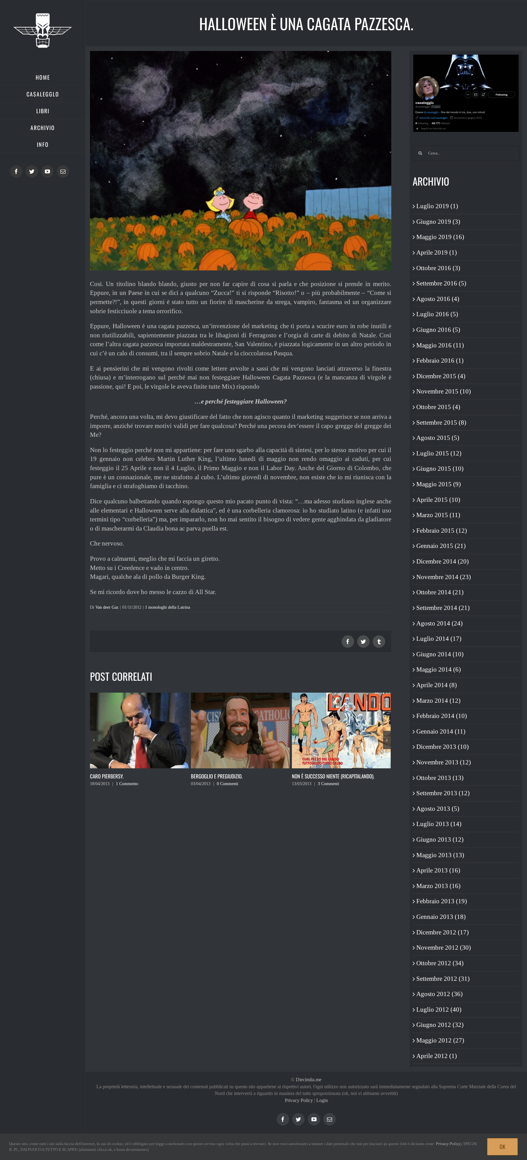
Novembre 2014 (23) (443, 577)
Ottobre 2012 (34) (440, 963)
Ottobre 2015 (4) (438, 407)
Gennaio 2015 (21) (441, 545)
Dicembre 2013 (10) (442, 746)
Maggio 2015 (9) (438, 484)
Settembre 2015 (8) (441, 422)
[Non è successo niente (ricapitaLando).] (240, 730)
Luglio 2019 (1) (437, 206)
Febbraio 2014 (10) (441, 716)
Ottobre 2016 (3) (438, 268)
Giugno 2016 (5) (438, 329)
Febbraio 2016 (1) (440, 360)
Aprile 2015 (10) (438, 499)
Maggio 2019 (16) (440, 237)
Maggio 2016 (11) (440, 345)
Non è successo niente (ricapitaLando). (232, 776)
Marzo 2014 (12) (438, 700)
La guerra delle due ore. (318, 776)
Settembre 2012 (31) (443, 978)
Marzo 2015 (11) (438, 515)
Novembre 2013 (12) (443, 762)
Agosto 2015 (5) (437, 437)
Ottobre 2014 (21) (440, 592)
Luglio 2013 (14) (438, 824)
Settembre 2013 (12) (443, 793)
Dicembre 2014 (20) (442, 561)
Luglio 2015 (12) (438, 453)
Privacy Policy (299, 1100)
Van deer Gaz (106, 607)
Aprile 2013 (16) (438, 870)
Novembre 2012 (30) (443, 947)
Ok (502, 1147)
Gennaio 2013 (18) (441, 916)
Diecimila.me (308, 1079)
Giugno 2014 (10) (440, 654)
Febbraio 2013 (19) (441, 901)
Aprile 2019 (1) (436, 252)
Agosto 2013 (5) (437, 808)
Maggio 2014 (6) (438, 669)
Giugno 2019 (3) (438, 221)
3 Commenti (227, 783)
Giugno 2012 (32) (440, 1024)
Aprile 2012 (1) (436, 1056)
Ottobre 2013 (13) (440, 777)
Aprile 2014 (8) (436, 685)
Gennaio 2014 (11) (440, 731)
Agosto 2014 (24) (439, 623)
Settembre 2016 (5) (441, 283)
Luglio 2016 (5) (437, 314)
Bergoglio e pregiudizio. (116, 776)
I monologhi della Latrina (167, 607)
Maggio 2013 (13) (440, 855)
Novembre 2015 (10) (443, 391)
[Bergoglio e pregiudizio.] (139, 730)
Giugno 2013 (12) (440, 839)
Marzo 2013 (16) (438, 886)
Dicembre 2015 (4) (440, 376)
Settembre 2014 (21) (443, 607)
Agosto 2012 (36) (439, 994)
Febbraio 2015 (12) (441, 530)
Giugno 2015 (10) (440, 468)
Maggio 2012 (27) (440, 1040)
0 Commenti (126, 783)
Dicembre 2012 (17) (442, 932)
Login (322, 1100)
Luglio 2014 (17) (438, 638)
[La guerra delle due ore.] (341, 730)
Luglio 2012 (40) (438, 1009)
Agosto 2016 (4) (437, 299)
